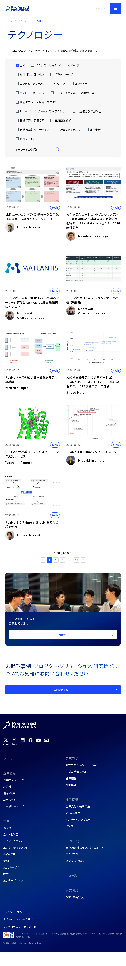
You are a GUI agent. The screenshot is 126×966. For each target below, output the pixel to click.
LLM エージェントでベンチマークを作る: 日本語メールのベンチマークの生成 (32, 216)
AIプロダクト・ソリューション (82, 765)
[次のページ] (83, 560)
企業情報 (9, 773)
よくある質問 (73, 813)
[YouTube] (38, 740)
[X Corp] (6, 741)
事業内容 (72, 758)
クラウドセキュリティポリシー (18, 926)
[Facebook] (30, 740)
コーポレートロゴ (13, 806)
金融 (6, 861)
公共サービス (11, 867)
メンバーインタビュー (78, 819)
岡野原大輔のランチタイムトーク (85, 848)
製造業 (7, 828)
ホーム (9, 20)
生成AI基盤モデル (76, 772)
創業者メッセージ (13, 780)
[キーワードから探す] (58, 149)
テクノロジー (73, 854)
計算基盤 (71, 778)
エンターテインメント (15, 848)
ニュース (71, 875)
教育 (6, 874)
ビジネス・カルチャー (78, 861)
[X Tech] (14, 741)
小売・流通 (9, 854)
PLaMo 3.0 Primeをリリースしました (91, 452)
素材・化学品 (11, 834)
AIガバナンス (11, 800)
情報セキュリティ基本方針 (16, 919)
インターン (72, 826)
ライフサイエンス (13, 841)
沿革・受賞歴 (11, 793)
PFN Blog (23, 20)
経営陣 (7, 787)
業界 (6, 821)
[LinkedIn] (22, 740)
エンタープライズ (13, 880)
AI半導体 (71, 785)
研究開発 (72, 890)
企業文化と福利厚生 (78, 806)
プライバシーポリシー (14, 911)
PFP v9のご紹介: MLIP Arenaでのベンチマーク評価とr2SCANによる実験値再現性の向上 (32, 302)
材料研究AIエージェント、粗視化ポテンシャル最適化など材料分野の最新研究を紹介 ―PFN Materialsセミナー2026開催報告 (93, 221)
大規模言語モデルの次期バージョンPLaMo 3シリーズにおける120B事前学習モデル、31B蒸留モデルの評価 (92, 381)
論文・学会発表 (75, 897)
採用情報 (72, 799)
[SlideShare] (46, 740)
